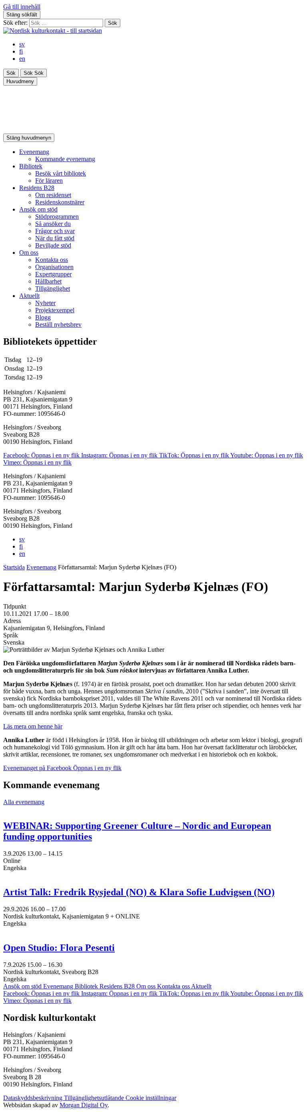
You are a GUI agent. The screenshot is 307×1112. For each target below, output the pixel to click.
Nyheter (45, 302)
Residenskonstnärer (59, 202)
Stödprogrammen (57, 216)
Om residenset (53, 195)
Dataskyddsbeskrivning (33, 1097)
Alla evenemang (23, 802)
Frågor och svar (55, 231)
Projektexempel (54, 310)
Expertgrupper (53, 274)
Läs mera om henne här (32, 726)
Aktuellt (29, 295)
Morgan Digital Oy (84, 1105)
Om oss (28, 252)
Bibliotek (30, 166)
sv (22, 44)
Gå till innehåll (21, 6)
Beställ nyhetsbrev (58, 324)
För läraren (49, 180)
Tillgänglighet (52, 288)
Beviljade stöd (53, 245)
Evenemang (34, 151)
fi (21, 51)
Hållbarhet (48, 281)
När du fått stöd (54, 238)
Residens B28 (36, 187)
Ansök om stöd (38, 209)
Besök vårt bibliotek (60, 173)
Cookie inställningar (151, 1097)
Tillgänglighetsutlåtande (95, 1097)
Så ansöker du (53, 223)
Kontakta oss (51, 259)
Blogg (43, 317)
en (22, 58)
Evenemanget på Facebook (62, 768)
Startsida (14, 567)
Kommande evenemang (65, 159)
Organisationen (54, 267)
